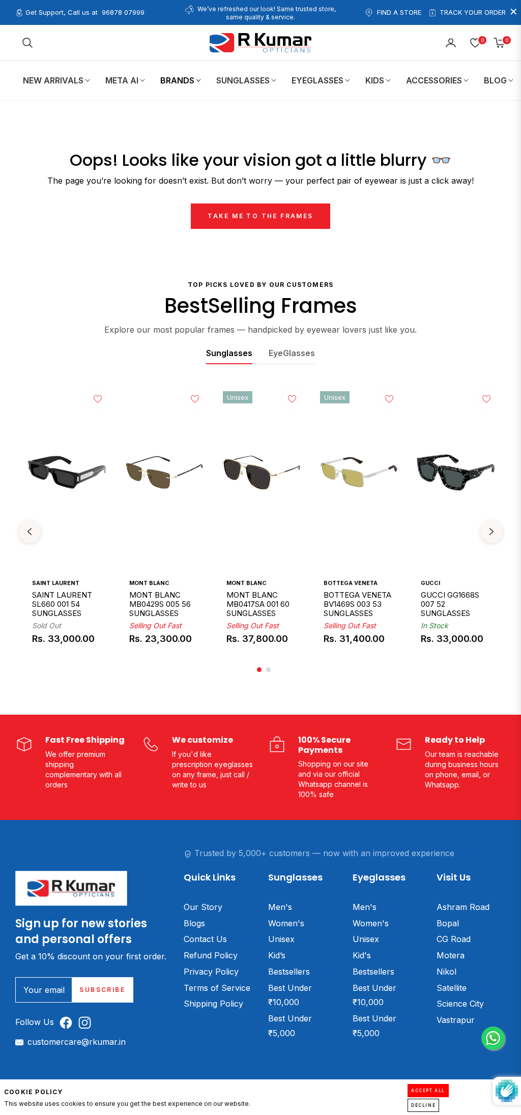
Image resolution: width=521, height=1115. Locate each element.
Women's (286, 923)
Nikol (446, 971)
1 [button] (259, 669)
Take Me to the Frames (260, 216)
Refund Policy (211, 955)
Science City (460, 1004)
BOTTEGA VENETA (351, 582)
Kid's (362, 955)
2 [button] (268, 669)
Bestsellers (289, 971)
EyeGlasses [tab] (292, 353)
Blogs (194, 923)
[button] (27, 42)
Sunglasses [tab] (229, 353)
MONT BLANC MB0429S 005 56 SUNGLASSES (160, 604)
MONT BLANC (149, 582)
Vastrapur (456, 1020)
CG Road (454, 939)
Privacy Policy (211, 971)
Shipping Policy (213, 1004)
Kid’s (276, 955)
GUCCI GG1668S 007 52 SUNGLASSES (450, 604)
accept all (428, 1090)
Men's (280, 907)
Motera (451, 955)
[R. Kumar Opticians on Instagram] (87, 1022)
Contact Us (205, 939)
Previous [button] (29, 531)
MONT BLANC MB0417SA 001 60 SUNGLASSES (258, 604)
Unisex (281, 939)
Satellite (452, 988)
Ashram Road (463, 907)
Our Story (203, 907)
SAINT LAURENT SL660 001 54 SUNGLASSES (62, 604)
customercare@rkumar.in (76, 1042)
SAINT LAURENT (55, 582)
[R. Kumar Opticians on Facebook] (68, 1022)
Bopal (448, 923)
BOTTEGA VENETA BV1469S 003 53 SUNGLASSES (357, 604)
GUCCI (430, 582)
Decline (423, 1105)
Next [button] (491, 531)
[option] (66, 531)
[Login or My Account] (451, 42)
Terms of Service (217, 988)
